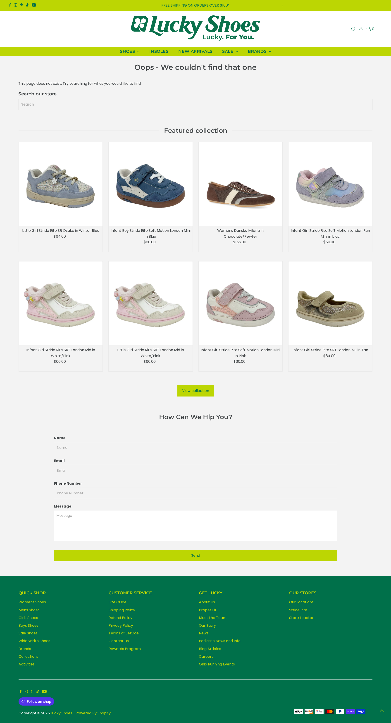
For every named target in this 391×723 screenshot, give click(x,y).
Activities (27, 664)
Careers (206, 656)
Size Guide (117, 602)
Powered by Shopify (93, 713)
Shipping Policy (122, 610)
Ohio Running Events (217, 664)
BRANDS (258, 51)
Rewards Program (125, 648)
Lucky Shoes (61, 713)
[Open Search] (353, 29)
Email (59, 460)
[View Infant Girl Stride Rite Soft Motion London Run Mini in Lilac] (330, 184)
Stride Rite (298, 610)
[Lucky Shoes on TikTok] (27, 5)
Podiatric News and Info (220, 640)
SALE (228, 51)
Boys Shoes (28, 625)
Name (59, 437)
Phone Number (68, 483)
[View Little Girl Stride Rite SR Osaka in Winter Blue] (61, 184)
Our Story (207, 625)
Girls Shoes (28, 617)
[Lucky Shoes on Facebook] (10, 5)
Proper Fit (208, 610)
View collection (195, 390)
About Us (207, 602)
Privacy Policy (121, 625)
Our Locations (301, 602)
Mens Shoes (29, 610)
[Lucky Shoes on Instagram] (15, 5)
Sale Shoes (28, 633)
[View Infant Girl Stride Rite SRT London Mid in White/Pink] (61, 303)
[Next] (282, 5)
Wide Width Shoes (34, 640)
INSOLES (158, 51)
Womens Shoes (32, 602)
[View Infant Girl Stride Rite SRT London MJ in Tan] (330, 303)
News (203, 633)
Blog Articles (210, 648)
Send (195, 555)
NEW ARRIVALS (195, 51)
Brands (25, 648)
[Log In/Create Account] (361, 29)
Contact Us (119, 640)
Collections (28, 656)
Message (62, 506)
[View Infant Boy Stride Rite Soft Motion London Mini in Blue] (150, 184)
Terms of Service (124, 633)
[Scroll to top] (381, 710)
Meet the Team (212, 617)
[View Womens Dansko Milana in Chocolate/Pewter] (240, 184)
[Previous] (108, 5)
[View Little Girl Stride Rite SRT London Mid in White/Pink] (150, 303)
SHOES (128, 51)
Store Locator (301, 617)
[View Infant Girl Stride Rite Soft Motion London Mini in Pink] (240, 303)
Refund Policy (120, 617)
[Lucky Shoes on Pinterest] (21, 5)
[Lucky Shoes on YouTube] (34, 5)
